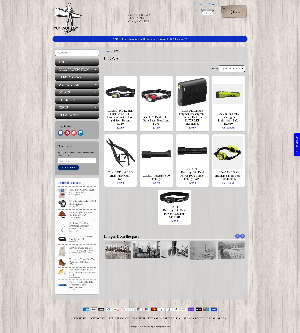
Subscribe (68, 167)
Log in (202, 4)
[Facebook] (60, 133)
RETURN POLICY (119, 318)
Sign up (212, 4)
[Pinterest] (67, 133)
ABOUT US (80, 318)
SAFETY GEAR (79, 78)
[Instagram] (74, 133)
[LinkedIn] (80, 133)
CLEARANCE (69, 115)
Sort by (215, 69)
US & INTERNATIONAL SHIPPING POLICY (156, 318)
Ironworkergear (149, 327)
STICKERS (79, 101)
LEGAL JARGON (216, 318)
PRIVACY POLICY (194, 318)
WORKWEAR (79, 85)
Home (106, 51)
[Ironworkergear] (67, 18)
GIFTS (79, 108)
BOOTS (79, 93)
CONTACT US (97, 318)
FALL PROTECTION (79, 70)
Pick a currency (207, 10)
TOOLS (79, 63)
